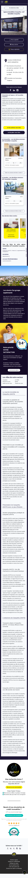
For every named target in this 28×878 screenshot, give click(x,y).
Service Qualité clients (14, 865)
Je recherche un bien (14, 7)
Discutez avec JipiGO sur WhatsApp (14, 868)
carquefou (5, 380)
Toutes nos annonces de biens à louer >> (14, 211)
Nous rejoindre (15, 49)
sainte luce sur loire (7, 383)
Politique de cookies (14, 863)
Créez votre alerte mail (14, 866)
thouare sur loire (19, 383)
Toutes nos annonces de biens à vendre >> (14, 172)
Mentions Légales (14, 859)
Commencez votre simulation (14, 815)
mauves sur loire (6, 381)
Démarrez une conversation (14, 787)
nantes (7, 160)
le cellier (17, 380)
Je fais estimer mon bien (14, 127)
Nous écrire (15, 44)
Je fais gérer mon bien (14, 132)
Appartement (8, 158)
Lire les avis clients (14, 370)
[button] (5, 150)
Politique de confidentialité (14, 861)
